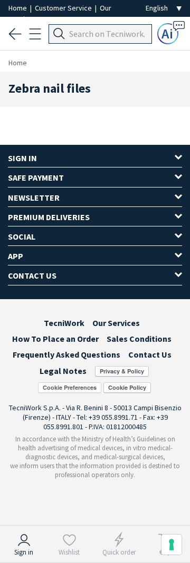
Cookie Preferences (70, 387)
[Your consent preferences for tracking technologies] (172, 545)
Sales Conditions (139, 338)
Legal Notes (63, 371)
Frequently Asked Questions (66, 354)
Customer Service (64, 8)
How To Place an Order (55, 338)
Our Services (116, 323)
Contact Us (150, 354)
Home (18, 8)
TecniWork (64, 323)
